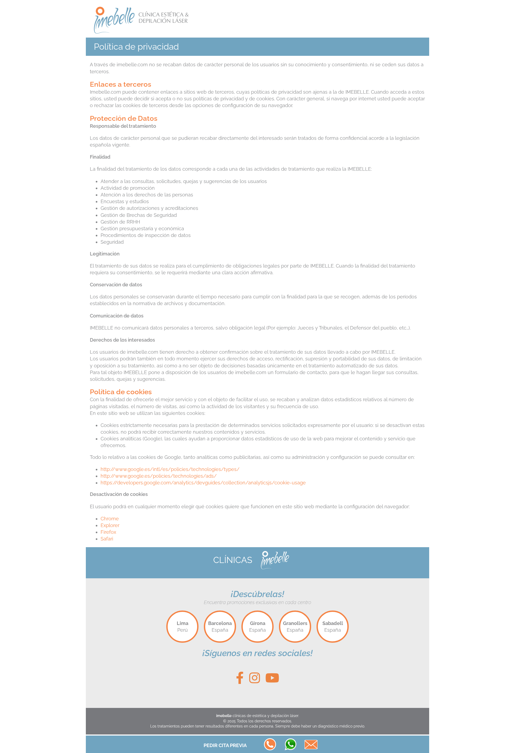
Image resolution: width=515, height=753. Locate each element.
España (220, 626)
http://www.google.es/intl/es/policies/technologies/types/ (170, 469)
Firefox (108, 532)
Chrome (110, 518)
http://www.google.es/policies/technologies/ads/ (159, 476)
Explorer (110, 525)
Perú (182, 626)
